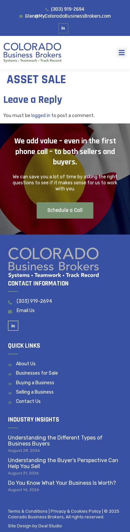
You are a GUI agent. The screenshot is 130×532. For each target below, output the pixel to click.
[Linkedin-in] (63, 28)
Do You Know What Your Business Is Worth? (62, 483)
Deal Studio (50, 525)
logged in (40, 115)
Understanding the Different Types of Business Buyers (55, 441)
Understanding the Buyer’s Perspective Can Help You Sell (63, 463)
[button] (122, 53)
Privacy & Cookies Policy (76, 511)
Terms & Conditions (28, 511)
